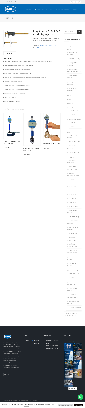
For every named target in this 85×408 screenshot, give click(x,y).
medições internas (75, 119)
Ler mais (7, 147)
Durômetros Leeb (74, 142)
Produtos (49, 9)
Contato (74, 9)
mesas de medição (74, 217)
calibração (72, 198)
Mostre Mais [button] (72, 388)
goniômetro (73, 202)
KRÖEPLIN (70, 104)
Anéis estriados (74, 274)
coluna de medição (75, 58)
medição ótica (73, 206)
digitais (73, 114)
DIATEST (69, 49)
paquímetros (48, 45)
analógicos (74, 110)
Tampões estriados (75, 307)
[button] (68, 347)
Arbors (71, 278)
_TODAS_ (42, 45)
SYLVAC (55, 45)
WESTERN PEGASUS (72, 270)
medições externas (75, 107)
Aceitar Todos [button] (78, 405)
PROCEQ (69, 132)
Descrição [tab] (9, 53)
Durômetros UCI (74, 152)
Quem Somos (39, 9)
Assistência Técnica (62, 9)
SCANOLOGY (70, 157)
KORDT (69, 100)
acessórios (72, 194)
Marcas (28, 9)
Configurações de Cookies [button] (65, 405)
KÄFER (69, 95)
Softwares (72, 186)
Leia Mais (26, 406)
